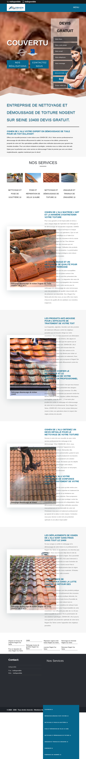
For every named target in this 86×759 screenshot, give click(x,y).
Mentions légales (40, 710)
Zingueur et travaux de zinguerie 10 (56, 741)
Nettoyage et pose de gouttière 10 (56, 722)
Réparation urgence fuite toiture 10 (57, 716)
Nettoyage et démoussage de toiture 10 (58, 735)
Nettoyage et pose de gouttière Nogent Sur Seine (32, 646)
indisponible (15, 2)
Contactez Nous (39, 64)
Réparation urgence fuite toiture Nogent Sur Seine (51, 641)
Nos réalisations (17, 64)
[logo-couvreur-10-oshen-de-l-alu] (16, 7)
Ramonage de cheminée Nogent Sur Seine (68, 641)
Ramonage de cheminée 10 (53, 754)
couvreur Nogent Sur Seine (50, 648)
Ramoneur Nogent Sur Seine (68, 648)
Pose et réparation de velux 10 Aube (57, 728)
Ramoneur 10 (49, 748)
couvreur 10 (49, 709)
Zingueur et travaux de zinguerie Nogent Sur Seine (15, 642)
